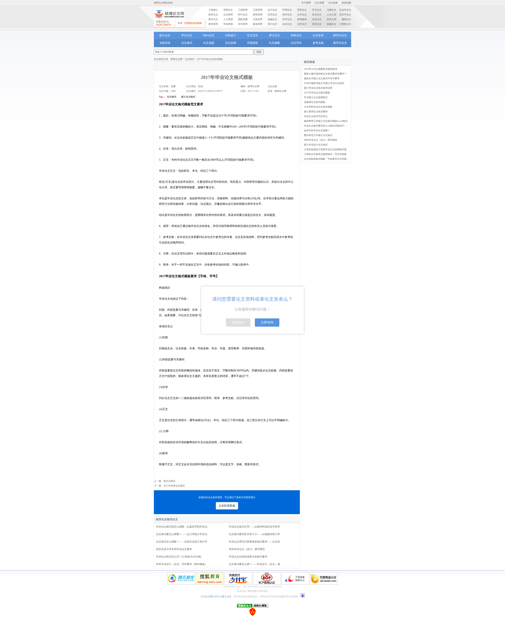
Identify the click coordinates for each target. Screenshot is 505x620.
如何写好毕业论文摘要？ (317, 130)
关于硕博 (306, 2)
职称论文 (296, 35)
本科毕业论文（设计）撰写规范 (247, 549)
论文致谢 (333, 2)
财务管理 (257, 14)
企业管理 (228, 14)
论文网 (208, 596)
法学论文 (302, 24)
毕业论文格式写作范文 (316, 116)
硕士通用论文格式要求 (316, 111)
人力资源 (228, 19)
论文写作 (296, 42)
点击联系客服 (227, 505)
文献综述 (164, 42)
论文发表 (318, 35)
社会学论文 (345, 9)
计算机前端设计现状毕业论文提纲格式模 (325, 149)
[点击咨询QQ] (180, 23)
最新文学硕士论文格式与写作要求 (321, 78)
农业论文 (317, 19)
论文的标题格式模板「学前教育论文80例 (325, 159)
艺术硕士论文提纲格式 (316, 97)
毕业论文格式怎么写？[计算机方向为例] (178, 556)
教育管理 (213, 24)
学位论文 (186, 35)
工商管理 (243, 9)
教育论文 (213, 14)
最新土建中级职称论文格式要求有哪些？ (325, 73)
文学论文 (302, 14)
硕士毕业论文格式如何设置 (318, 88)
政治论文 (287, 24)
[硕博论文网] (169, 20)
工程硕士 (213, 9)
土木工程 (331, 14)
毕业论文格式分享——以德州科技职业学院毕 (254, 526)
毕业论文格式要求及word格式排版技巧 (324, 125)
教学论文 (213, 19)
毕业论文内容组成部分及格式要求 (248, 556)
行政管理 (257, 19)
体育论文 (317, 24)
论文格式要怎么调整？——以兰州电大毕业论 (181, 534)
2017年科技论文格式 (174, 485)
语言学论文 (345, 14)
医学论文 (287, 14)
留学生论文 (340, 42)
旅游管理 (257, 24)
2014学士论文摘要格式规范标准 (320, 69)
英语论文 (302, 9)
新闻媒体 (302, 19)
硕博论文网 (176, 59)
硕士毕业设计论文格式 (316, 144)
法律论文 (331, 9)
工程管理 (257, 9)
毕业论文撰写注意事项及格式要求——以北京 (254, 541)
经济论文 (272, 14)
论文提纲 (230, 42)
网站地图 (252, 591)
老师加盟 (346, 2)
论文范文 (252, 35)
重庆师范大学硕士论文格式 (318, 135)
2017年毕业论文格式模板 (317, 92)
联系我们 (263, 591)
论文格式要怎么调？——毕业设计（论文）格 (254, 564)
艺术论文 (317, 9)
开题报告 (252, 42)
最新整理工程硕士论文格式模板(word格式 (326, 121)
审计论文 (272, 24)
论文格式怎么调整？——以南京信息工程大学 (181, 541)
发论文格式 (169, 481)
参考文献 (318, 42)
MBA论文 (208, 35)
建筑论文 (346, 19)
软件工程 (331, 19)
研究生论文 (340, 35)
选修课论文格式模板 (314, 102)
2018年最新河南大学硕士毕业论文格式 (324, 83)
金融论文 (272, 19)
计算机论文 (345, 24)
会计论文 (272, 9)
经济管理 (243, 24)
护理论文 (287, 9)
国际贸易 (243, 19)
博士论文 (274, 35)
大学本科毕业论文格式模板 (318, 106)
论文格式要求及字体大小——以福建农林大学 (254, 534)
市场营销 (228, 24)
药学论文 (287, 19)
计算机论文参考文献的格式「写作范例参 (325, 154)
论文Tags (241, 591)
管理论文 (228, 9)
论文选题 (208, 42)
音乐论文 (317, 14)
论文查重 (319, 2)
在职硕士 (230, 35)
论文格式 (186, 42)
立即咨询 (267, 322)
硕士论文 (164, 35)
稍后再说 (238, 322)
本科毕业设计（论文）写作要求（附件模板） (181, 564)
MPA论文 (243, 14)
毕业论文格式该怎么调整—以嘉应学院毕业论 (181, 526)
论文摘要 (274, 42)
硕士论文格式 (188, 96)
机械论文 (331, 24)
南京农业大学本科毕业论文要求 (174, 549)
